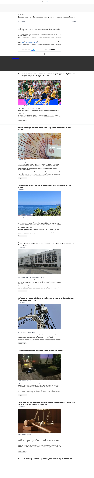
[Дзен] (53, 49)
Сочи (19, 53)
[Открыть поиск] (81, 2)
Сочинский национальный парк (26, 53)
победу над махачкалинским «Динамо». (50, 118)
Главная (19, 14)
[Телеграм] (34, 50)
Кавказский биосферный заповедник (38, 53)
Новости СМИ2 (15, 58)
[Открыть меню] (13, 2)
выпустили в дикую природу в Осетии (30, 42)
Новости (23, 14)
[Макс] (32, 50)
